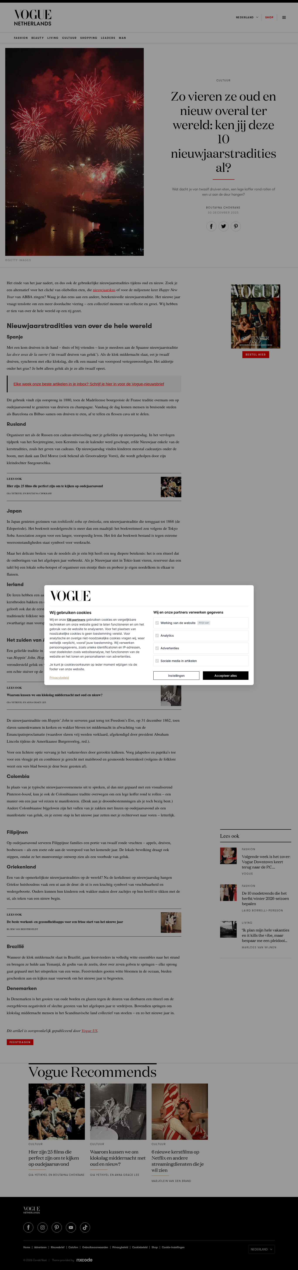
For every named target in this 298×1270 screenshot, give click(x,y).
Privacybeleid (59, 677)
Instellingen (176, 675)
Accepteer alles (225, 675)
